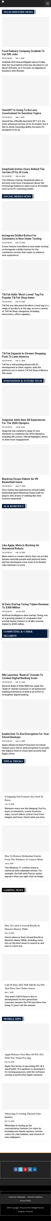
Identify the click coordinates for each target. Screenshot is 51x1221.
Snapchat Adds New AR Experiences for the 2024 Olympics (23, 421)
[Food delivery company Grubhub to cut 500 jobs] (25, 32)
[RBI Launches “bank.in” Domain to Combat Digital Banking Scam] (25, 656)
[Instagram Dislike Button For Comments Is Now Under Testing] (25, 216)
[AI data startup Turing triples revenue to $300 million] (25, 585)
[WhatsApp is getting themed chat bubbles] (25, 1096)
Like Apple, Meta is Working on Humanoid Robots (20, 547)
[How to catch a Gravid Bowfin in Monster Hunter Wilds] (25, 908)
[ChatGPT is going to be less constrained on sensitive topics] (25, 91)
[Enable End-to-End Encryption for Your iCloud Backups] (25, 714)
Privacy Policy (25, 1201)
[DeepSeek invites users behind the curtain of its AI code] (25, 150)
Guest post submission (17, 1197)
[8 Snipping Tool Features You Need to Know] (25, 779)
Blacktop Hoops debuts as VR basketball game (20, 480)
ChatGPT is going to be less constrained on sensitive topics (21, 111)
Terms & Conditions (34, 1197)
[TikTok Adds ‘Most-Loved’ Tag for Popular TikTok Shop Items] (25, 275)
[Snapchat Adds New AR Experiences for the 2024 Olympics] (25, 400)
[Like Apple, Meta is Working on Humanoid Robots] (25, 526)
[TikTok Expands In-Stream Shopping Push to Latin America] (25, 334)
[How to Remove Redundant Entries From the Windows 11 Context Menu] (25, 838)
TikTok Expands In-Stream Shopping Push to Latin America (24, 355)
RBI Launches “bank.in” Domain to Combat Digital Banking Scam (22, 676)
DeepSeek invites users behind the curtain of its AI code (23, 170)
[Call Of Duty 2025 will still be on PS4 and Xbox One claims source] (25, 967)
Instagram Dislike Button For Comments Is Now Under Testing (21, 237)
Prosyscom (29, 1211)
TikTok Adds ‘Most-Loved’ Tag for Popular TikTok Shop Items (23, 296)
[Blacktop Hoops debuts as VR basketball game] (25, 459)
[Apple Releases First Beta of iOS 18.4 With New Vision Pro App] (25, 1037)
